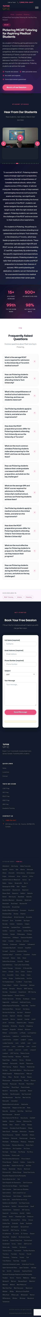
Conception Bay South (9, 948)
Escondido (10, 975)
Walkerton (26, 1278)
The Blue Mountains (29, 1250)
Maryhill (22, 1063)
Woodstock (30, 1298)
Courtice (12, 951)
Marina (21, 1060)
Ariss (18, 876)
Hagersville (6, 1002)
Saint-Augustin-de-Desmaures (12, 1182)
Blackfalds (21, 897)
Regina (5, 1169)
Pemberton (6, 1138)
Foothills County (20, 978)
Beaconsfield (7, 890)
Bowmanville (6, 907)
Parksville (25, 1135)
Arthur (31, 876)
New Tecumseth (26, 1094)
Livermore (18, 1050)
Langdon (16, 1039)
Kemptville (6, 1026)
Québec (22, 1162)
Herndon (5, 1016)
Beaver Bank (6, 893)
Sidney (24, 1220)
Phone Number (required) (14, 660)
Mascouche (29, 1063)
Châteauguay (21, 934)
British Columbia (19, 917)
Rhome (20, 1169)
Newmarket (24, 1104)
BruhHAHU (18, 920)
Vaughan (5, 1278)
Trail (27, 1257)
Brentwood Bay (7, 914)
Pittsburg (23, 1142)
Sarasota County (23, 1206)
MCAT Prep (6, 796)
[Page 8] (14, 163)
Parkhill (17, 1135)
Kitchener (28, 1029)
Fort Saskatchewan (8, 982)
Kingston (5, 1029)
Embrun (29, 971)
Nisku (28, 1107)
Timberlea (14, 1257)
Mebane (22, 1067)
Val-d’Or (9, 1271)
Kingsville (13, 1029)
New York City (27, 1097)
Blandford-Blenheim (9, 900)
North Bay (21, 1111)
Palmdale (15, 1131)
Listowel (10, 1050)
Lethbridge (21, 1046)
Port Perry (30, 1152)
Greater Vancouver (8, 999)
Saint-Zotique (17, 1196)
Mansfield (26, 1056)
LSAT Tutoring (14, 1053)
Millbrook (29, 1073)
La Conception (13, 1033)
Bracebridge (16, 907)
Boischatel (6, 903)
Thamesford (17, 1250)
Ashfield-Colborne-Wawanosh (11, 880)
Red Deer (28, 1165)
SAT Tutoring (25, 1210)
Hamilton (33, 1005)
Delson (13, 958)
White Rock (6, 1295)
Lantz (17, 1043)
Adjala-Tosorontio (25, 866)
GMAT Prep (6, 800)
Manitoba (18, 1056)
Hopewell (27, 1016)
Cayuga (12, 934)
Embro (23, 971)
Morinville (22, 1084)
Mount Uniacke (25, 1087)
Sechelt (22, 1213)
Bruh (11, 920)
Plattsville (31, 1142)
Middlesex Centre (19, 1073)
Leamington (6, 1046)
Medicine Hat (30, 1067)
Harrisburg (26, 1009)
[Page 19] (34, 163)
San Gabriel (6, 1206)
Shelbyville (6, 1220)
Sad (19, 1179)
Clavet (5, 941)
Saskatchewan (7, 1210)
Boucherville (23, 903)
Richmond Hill (7, 1172)
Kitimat (5, 1033)
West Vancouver (19, 1288)
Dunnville (20, 961)
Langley (30, 1039)
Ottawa (30, 1128)
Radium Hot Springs (18, 1165)
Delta (19, 958)
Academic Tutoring (9, 808)
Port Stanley (6, 1155)
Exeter (29, 975)
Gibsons (19, 988)
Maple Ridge (6, 1060)
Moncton (33, 1080)
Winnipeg (22, 1298)
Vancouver (17, 1271)
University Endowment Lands (11, 1264)
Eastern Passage (8, 968)
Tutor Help (16, 1261)
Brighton (23, 914)
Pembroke (14, 1138)
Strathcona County (24, 1237)
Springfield (6, 1227)
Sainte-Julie (6, 1199)
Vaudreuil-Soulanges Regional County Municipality (17, 1274)
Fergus (11, 978)
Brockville (29, 917)
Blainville (29, 897)
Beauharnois (16, 890)
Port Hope (13, 1152)
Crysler (34, 954)
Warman (13, 1281)
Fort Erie (29, 978)
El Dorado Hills (27, 968)
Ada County (14, 866)
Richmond (27, 1169)
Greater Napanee (8, 995)
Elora (17, 971)
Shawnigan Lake (20, 1216)
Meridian (5, 1070)
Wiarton (32, 1295)
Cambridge (6, 927)
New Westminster (8, 1097)
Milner (4, 1077)
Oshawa (29, 1125)
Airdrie (11, 869)
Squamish (6, 1230)
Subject (8, 671)
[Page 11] (21, 163)
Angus (5, 876)
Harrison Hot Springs (9, 1012)
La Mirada (23, 1033)
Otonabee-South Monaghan (18, 1128)
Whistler (5, 1291)
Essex (23, 975)
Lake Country (7, 1036)
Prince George (7, 1162)
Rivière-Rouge (17, 1172)
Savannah (6, 1213)
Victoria (18, 1278)
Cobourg (18, 941)
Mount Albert (30, 1084)
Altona (5, 873)
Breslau (16, 914)
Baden (5, 883)
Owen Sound (6, 1131)
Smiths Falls (6, 1223)
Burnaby (5, 924)
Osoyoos (5, 1128)
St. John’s (16, 1233)
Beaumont (25, 890)
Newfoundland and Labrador (11, 1104)
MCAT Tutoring (8, 597)
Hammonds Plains (8, 1009)
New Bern (6, 1094)
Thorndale (14, 1254)
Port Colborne (7, 1148)
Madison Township (8, 1056)
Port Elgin (6, 1152)
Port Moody (21, 1152)
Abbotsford (6, 866)
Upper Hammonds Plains (10, 1267)
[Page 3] (6, 163)
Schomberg (14, 1213)
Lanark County (7, 1039)
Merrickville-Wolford (16, 1070)
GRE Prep (6, 804)
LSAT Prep (6, 788)
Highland (12, 1016)
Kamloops (12, 1022)
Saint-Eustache (27, 1182)
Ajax (17, 869)
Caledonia (20, 924)
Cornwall (5, 951)
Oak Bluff (32, 1118)
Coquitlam (28, 948)
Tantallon (15, 1247)
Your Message (10, 681)
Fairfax (5, 978)
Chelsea (29, 934)
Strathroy (5, 1240)
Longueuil (33, 1050)
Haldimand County (25, 1002)
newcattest (14, 1101)
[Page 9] (17, 163)
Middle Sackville (7, 1073)
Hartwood (28, 1012)
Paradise (31, 1131)
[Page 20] (36, 163)
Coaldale (11, 941)
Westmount (29, 1288)
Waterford (32, 1281)
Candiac (5, 931)
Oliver (11, 1125)
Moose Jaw (13, 1084)
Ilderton (13, 1019)
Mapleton (15, 1060)
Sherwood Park (15, 1220)
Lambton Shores (26, 1036)
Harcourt (18, 1009)
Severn (11, 1216)
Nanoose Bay (14, 1090)
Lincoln (34, 1046)
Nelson (30, 1090)
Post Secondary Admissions (11, 1159)
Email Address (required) (14, 650)
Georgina (12, 988)
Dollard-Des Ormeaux (9, 961)
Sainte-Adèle (27, 1196)
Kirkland (20, 1029)
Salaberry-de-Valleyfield (10, 1203)
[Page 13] (24, 163)
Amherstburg (21, 873)
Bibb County (12, 897)
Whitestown (24, 1295)
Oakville (5, 1121)
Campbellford (26, 927)
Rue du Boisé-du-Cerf (9, 1179)
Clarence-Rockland (26, 937)
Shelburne (30, 1216)
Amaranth (12, 873)
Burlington (27, 920)
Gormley (5, 992)
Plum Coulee (6, 1145)
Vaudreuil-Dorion (27, 1271)
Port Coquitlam (17, 1148)
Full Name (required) (12, 640)
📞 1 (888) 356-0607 (25, 2)
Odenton (12, 1121)
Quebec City (30, 1162)
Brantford (31, 910)
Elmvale (11, 971)
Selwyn (5, 1216)
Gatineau (31, 985)
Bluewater (20, 900)
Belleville (30, 893)
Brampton (23, 910)
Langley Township (8, 1043)
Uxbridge (33, 1267)
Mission (29, 1077)
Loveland (5, 1053)
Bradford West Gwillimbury (10, 910)
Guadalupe (26, 999)
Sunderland (6, 1244)
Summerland (28, 1240)
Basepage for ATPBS (9, 886)
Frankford (19, 982)
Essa (17, 975)
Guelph (34, 999)
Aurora (24, 880)
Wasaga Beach (22, 1281)
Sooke (22, 1223)
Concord (20, 948)
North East (29, 1111)
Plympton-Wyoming (18, 1145)
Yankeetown (6, 1301)
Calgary (27, 924)
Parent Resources (8, 1135)
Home (12, 14)
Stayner (32, 1233)
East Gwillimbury (8, 965)
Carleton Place (28, 931)
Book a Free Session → (18, 87)
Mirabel (23, 1077)
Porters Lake (15, 1155)
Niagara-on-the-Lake (19, 1107)
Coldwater (22, 944)
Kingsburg (29, 1026)
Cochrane (26, 941)
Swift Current (28, 1244)
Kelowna (31, 1022)
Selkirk (28, 1213)
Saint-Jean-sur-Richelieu (20, 1189)
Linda (4, 1050)
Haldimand (14, 1002)
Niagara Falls (7, 1107)
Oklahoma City (27, 1121)
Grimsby (18, 999)
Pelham (32, 1135)
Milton (10, 1077)
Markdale (28, 1060)
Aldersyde (30, 869)
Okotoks (5, 1125)
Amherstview (30, 873)
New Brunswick (15, 1094)
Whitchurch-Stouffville (22, 1291)
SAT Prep (6, 792)
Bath (18, 886)
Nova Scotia (24, 1118)
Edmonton (18, 968)
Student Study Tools (16, 1240)
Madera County (24, 1053)
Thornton (22, 1254)
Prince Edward (25, 1159)
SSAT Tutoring (15, 1230)
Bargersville (18, 883)
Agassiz (5, 869)
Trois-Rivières (7, 1261)
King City (22, 1026)
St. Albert (24, 1230)
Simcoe (30, 1220)
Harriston (20, 1012)
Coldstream (13, 944)
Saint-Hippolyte (23, 1186)
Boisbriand (28, 900)
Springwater (15, 1227)
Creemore (18, 954)
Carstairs (5, 934)
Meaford (15, 1067)
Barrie (26, 883)
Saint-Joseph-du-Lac (19, 1193)
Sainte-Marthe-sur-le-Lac (19, 1199)
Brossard (5, 920)
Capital (19, 931)
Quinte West (6, 1165)
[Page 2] (4, 163)
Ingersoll (20, 1019)
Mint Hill (16, 1077)
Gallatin (16, 985)
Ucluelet (23, 1261)
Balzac (11, 883)
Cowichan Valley (22, 951)
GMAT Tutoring (28, 988)
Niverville (5, 1111)
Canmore (12, 931)
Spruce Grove (25, 1227)
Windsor (15, 1298)
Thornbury (6, 1254)
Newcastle (6, 1101)
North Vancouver (8, 1114)
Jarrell (5, 1022)
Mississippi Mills (17, 1080)
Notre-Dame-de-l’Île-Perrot (11, 1118)
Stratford (14, 1237)
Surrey (14, 1244)
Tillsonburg (6, 1257)
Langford (23, 1039)
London (25, 1050)
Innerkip (27, 1019)
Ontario (19, 597)
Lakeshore (16, 1036)
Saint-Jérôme (7, 1193)
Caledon (12, 924)
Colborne (5, 944)
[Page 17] (31, 163)
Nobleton (13, 1111)
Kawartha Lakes (22, 1022)
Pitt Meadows (15, 1142)
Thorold (29, 1254)
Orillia (23, 1125)
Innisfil (33, 1019)
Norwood (17, 1114)
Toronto (22, 1257)
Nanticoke (23, 1090)
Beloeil (5, 897)
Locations (19, 14)
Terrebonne (22, 1247)
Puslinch (16, 1162)
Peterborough (23, 1138)
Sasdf (32, 1206)
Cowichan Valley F (8, 954)
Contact (5, 776)
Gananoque (23, 985)
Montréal (5, 1084)
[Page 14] (26, 163)
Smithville (15, 1223)
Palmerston (23, 1131)
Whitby (12, 1291)
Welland (12, 1284)
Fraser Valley (28, 982)
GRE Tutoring (32, 992)
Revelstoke (12, 1169)
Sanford (14, 1206)
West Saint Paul (7, 1288)
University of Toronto (28, 1264)
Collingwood (31, 944)
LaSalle (23, 1043)
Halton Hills (24, 1005)
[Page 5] (9, 163)
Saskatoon (16, 1210)
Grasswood (13, 992)
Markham (5, 1063)
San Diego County (24, 1203)
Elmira (5, 971)
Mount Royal (15, 1087)
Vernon (12, 1278)
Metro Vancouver (29, 1070)
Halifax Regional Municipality (11, 1005)
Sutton (20, 1244)
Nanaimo (5, 1090)
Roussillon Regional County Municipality (14, 1176)
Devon (24, 958)
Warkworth (6, 1281)
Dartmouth (6, 958)
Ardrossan (12, 876)
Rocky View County (29, 1172)
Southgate (29, 1223)
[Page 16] (29, 163)
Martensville (14, 1063)
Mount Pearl (6, 1087)
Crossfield (27, 954)
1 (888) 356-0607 (10, 820)
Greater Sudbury (20, 995)
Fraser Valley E (7, 985)
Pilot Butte (6, 1142)
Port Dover (27, 1148)
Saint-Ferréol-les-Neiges (10, 1186)
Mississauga (6, 1080)
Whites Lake (15, 1295)
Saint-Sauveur (7, 1196)
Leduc (14, 1046)
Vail (4, 1271)
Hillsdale (19, 1016)
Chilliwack (16, 937)
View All (19, 861)
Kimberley (14, 1026)
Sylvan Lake (6, 1247)
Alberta (22, 869)
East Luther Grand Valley (22, 965)
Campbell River (15, 927)
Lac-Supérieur (32, 1033)
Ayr (30, 880)
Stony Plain (6, 1237)
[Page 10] (19, 163)
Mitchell (26, 1080)
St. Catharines (7, 1233)
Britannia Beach (7, 917)
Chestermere (7, 937)
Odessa (18, 1121)
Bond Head (14, 903)
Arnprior (25, 876)
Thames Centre (7, 1250)
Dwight (27, 961)
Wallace (33, 1278)
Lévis (28, 1046)
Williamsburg (7, 1298)
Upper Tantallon (24, 1267)
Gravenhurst (22, 992)
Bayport (24, 886)
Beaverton (15, 893)
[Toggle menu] (36, 7)
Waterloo (5, 1284)
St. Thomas (24, 1233)
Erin (4, 975)
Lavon (34, 1043)
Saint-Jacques (7, 1189)
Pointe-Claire (29, 1145)
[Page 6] (11, 163)
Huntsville (6, 1019)
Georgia (5, 988)
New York (18, 1097)
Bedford (22, 893)
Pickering (26, 14)
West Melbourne (21, 1284)
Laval (29, 1043)
